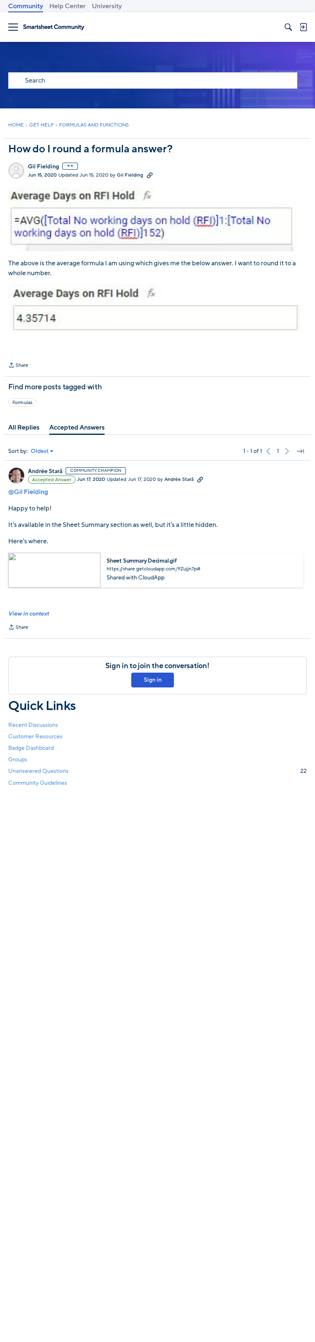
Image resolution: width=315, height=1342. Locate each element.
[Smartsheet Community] (53, 27)
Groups (17, 759)
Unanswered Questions (157, 771)
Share (18, 366)
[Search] (288, 27)
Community (25, 6)
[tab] (23, 427)
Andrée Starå (45, 471)
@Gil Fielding (28, 491)
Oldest (40, 451)
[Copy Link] (150, 175)
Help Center (67, 6)
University (107, 6)
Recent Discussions (33, 725)
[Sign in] (303, 27)
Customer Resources (35, 736)
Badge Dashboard (31, 748)
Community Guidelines (37, 783)
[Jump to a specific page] (300, 451)
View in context (28, 614)
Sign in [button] (153, 680)
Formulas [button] (22, 402)
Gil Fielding (43, 166)
